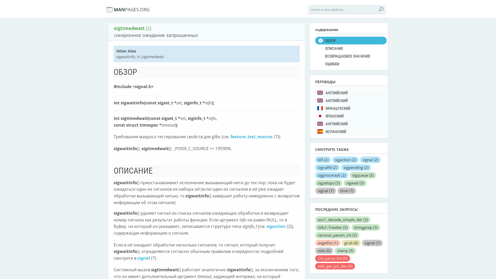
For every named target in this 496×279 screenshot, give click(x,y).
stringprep (366, 227)
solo (324, 250)
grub (351, 242)
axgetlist (328, 242)
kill (323, 159)
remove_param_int (337, 235)
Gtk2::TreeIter (332, 227)
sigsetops (329, 182)
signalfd (327, 167)
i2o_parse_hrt (332, 258)
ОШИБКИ (332, 64)
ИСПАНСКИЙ (336, 131)
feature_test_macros (251, 137)
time (346, 190)
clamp (345, 250)
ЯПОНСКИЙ (335, 116)
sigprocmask (332, 175)
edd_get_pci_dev (335, 266)
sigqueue (363, 175)
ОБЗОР (330, 40)
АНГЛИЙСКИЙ (337, 93)
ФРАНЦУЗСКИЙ (338, 108)
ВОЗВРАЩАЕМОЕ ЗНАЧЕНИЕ (347, 56)
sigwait (355, 182)
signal (143, 258)
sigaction (276, 226)
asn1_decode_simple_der (343, 219)
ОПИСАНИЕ (334, 48)
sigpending (356, 167)
